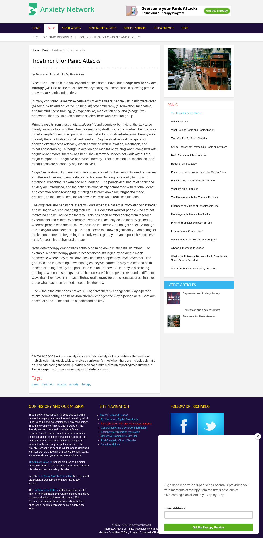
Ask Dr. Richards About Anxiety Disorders (194, 268)
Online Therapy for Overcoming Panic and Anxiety (199, 146)
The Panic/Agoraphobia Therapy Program (194, 197)
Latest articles (181, 285)
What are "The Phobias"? (185, 189)
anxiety (73, 384)
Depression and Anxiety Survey (201, 293)
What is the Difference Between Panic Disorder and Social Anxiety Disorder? (199, 258)
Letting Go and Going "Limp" (187, 231)
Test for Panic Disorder (52, 37)
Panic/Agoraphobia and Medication (191, 214)
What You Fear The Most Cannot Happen (194, 239)
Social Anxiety (71, 28)
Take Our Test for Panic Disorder (189, 138)
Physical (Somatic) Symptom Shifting (191, 222)
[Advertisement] (198, 365)
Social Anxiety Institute (46, 490)
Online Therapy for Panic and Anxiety (110, 37)
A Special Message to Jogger (187, 248)
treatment (48, 384)
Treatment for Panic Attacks (186, 113)
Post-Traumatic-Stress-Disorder (118, 440)
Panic (51, 28)
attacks (61, 384)
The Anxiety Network (40, 462)
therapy (86, 384)
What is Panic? (179, 121)
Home (36, 28)
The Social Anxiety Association (55, 476)
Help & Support (164, 28)
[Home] (62, 13)
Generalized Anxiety (102, 28)
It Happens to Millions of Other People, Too (195, 205)
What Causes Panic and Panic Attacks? (193, 130)
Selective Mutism (110, 444)
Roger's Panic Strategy (184, 163)
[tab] (199, 285)
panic (35, 384)
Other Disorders (135, 28)
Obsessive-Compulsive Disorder (119, 436)
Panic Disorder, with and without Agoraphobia (126, 423)
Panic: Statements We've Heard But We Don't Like (199, 172)
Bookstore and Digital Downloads (119, 419)
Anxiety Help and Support (114, 415)
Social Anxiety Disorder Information (120, 432)
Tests (184, 28)
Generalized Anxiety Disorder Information (124, 427)
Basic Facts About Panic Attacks (188, 155)
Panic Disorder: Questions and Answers (193, 180)
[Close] (258, 436)
